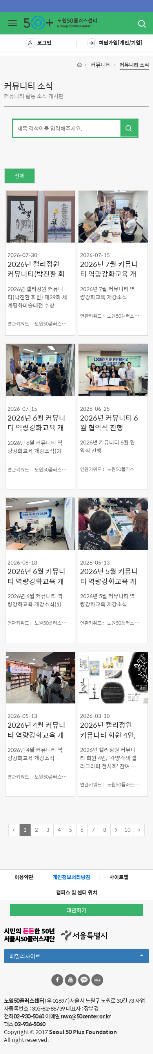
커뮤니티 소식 (134, 65)
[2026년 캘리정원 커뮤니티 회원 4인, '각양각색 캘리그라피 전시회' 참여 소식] (113, 677)
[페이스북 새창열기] (57, 980)
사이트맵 (118, 877)
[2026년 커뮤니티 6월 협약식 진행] (113, 370)
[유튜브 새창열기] (70, 980)
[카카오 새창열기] (84, 980)
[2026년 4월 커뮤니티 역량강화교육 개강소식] (40, 677)
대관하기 (76, 910)
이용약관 (24, 877)
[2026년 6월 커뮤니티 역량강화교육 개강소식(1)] (40, 524)
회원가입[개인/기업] (120, 42)
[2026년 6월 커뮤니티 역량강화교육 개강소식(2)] (40, 370)
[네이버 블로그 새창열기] (97, 980)
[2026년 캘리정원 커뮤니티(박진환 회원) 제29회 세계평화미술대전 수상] (40, 216)
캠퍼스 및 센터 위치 (76, 892)
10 (127, 830)
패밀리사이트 (38, 957)
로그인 (44, 42)
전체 (20, 175)
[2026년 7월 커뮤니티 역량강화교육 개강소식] (113, 216)
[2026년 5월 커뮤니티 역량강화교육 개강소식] (113, 524)
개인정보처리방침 (71, 877)
